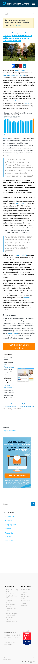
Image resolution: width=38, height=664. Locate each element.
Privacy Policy (30, 657)
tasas (27, 103)
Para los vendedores (10, 33)
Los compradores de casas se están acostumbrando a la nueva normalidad (17, 38)
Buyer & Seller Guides (10, 605)
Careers (24, 605)
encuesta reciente (20, 255)
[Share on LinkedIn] (24, 66)
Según (5, 138)
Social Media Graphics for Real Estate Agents (11, 596)
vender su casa (20, 70)
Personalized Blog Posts (12, 591)
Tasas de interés (24, 33)
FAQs (23, 594)
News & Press (25, 596)
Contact (24, 603)
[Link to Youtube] (31, 661)
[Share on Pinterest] (20, 66)
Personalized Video (10, 601)
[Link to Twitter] (25, 661)
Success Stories (26, 590)
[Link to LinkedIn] (33, 661)
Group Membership (25, 600)
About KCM (26, 586)
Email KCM (8, 645)
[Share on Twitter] (17, 66)
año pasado (20, 203)
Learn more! (17, 25)
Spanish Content (11, 621)
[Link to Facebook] (22, 661)
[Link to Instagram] (28, 661)
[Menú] (32, 3)
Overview (9, 586)
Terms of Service (7, 659)
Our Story (24, 592)
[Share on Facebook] (13, 66)
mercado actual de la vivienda (14, 75)
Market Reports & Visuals (11, 610)
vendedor (26, 298)
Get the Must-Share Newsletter (19, 346)
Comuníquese (13, 333)
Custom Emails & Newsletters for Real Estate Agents (11, 616)
